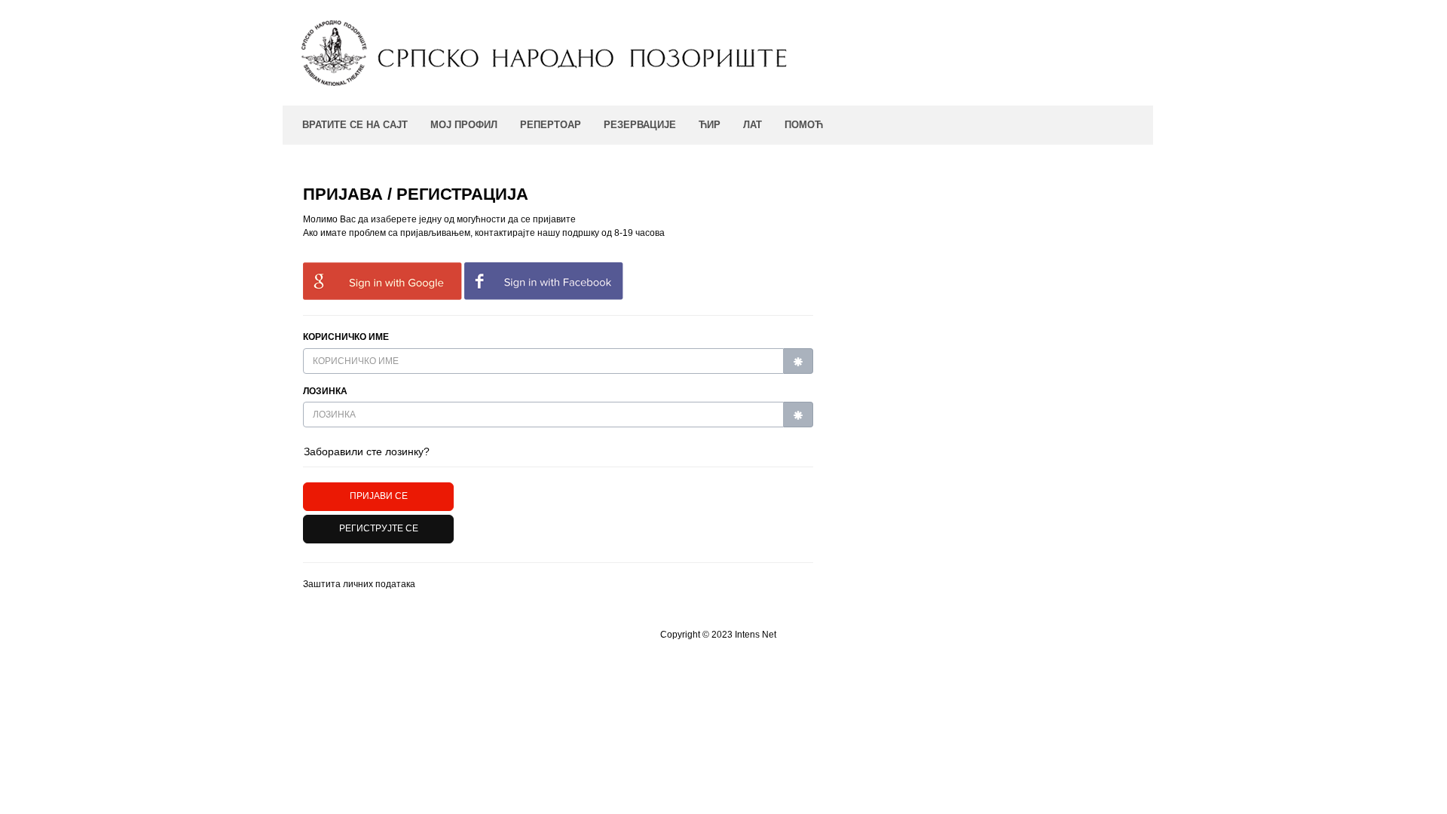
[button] (378, 529)
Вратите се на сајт (355, 124)
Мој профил (463, 124)
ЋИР (709, 124)
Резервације (640, 124)
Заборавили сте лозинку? (367, 451)
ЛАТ (752, 124)
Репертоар (550, 124)
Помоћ (804, 124)
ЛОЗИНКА (325, 391)
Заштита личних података (359, 584)
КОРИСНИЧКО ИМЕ (346, 337)
